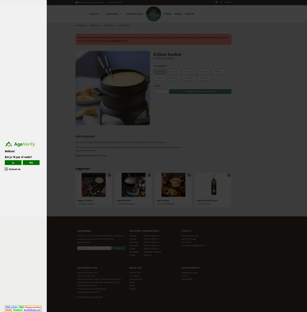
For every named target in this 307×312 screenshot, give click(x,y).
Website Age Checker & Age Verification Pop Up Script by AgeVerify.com (304, 311)
